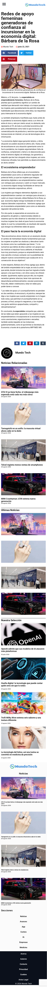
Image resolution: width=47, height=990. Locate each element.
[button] (4, 4)
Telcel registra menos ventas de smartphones (22, 465)
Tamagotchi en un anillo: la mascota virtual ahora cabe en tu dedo (21, 429)
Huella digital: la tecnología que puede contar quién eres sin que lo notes (22, 684)
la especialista (19, 311)
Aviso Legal (23, 980)
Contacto (23, 964)
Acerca (23, 954)
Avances (23, 921)
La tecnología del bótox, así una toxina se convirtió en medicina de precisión (20, 753)
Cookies (23, 974)
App (23, 927)
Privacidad (23, 969)
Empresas (23, 942)
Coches (23, 932)
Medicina (23, 947)
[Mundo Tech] (35, 5)
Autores (23, 959)
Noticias (23, 916)
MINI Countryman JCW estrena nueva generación (16, 903)
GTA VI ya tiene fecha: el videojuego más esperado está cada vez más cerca (19, 393)
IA (23, 937)
